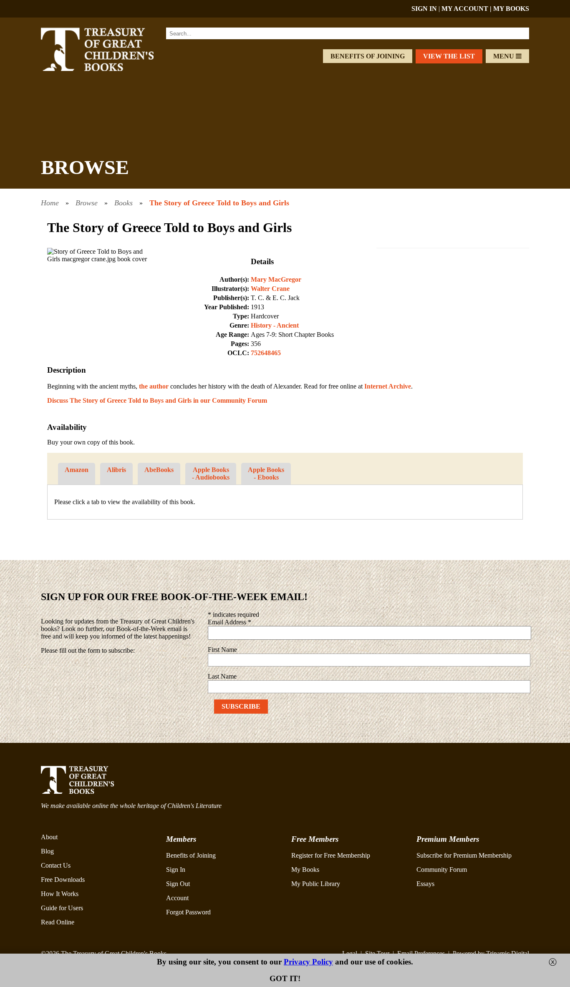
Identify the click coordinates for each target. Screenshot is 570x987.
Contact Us (56, 865)
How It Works (59, 893)
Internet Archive (387, 386)
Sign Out (178, 883)
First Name (222, 649)
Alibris (116, 469)
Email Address (229, 622)
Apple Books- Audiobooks (211, 473)
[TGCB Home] (108, 68)
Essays (425, 883)
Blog (47, 851)
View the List (449, 56)
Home (50, 203)
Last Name (222, 676)
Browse (87, 203)
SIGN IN (424, 8)
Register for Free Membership (330, 855)
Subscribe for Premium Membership (464, 855)
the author (154, 386)
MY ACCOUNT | (467, 8)
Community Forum (441, 869)
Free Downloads (63, 879)
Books (123, 203)
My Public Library (315, 883)
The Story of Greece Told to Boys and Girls (219, 203)
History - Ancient (275, 325)
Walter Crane (270, 288)
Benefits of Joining (367, 56)
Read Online (57, 922)
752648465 (266, 352)
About (49, 837)
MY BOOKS (511, 8)
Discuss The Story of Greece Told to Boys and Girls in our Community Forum (157, 400)
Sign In (175, 869)
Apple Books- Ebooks (266, 473)
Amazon (76, 469)
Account (177, 897)
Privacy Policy (308, 961)
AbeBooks (159, 469)
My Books (305, 869)
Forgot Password (188, 912)
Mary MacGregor (276, 279)
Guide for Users (62, 907)
